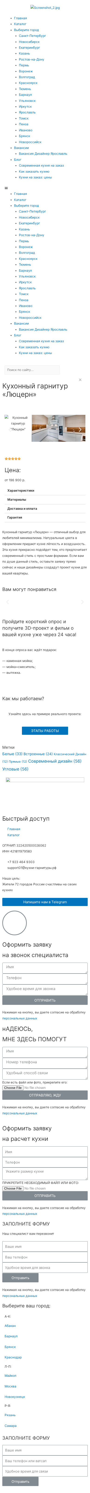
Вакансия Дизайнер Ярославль (43, 153)
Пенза (23, 124)
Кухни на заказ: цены (35, 177)
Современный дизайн (55, 761)
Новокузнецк (15, 1397)
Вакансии (21, 148)
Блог (17, 159)
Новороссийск (30, 142)
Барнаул (25, 95)
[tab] (45, 490)
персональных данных (19, 1018)
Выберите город (26, 30)
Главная (20, 18)
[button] (45, 188)
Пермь (24, 65)
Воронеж (26, 71)
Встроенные (38, 754)
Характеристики (20, 490)
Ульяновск (27, 101)
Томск (23, 118)
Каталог (20, 24)
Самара (11, 1426)
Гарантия (14, 517)
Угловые (15, 769)
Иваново (25, 130)
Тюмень (25, 89)
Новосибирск (29, 42)
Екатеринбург (29, 47)
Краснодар (13, 1357)
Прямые (18, 761)
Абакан (10, 1326)
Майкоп (10, 1375)
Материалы (16, 499)
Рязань (10, 1415)
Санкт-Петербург (32, 36)
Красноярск (28, 83)
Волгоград (27, 77)
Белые (12, 753)
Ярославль (27, 112)
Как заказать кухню (34, 171)
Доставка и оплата (22, 508)
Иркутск (25, 106)
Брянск (24, 136)
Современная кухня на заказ (41, 165)
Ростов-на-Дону (31, 59)
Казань (24, 53)
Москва (10, 1386)
